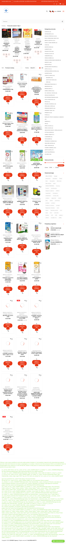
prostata (58, 205)
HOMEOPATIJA (48, 55)
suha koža (56, 212)
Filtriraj (60, 165)
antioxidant (55, 178)
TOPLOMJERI (48, 138)
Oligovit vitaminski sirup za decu (22, 84)
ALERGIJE (27, 38)
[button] (58, 541)
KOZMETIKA (17, 38)
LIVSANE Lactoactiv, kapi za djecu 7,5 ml (8, 354)
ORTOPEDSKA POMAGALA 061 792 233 (49, 1)
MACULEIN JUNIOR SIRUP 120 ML (37, 242)
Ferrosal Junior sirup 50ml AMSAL (8, 124)
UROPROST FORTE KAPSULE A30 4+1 (6, 45)
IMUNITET (27, 42)
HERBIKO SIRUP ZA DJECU (22, 202)
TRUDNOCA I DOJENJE (50, 141)
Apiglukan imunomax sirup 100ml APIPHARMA (8, 279)
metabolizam (48, 195)
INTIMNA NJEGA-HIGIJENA (50, 66)
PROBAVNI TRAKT (36, 314)
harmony (58, 185)
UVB (56, 215)
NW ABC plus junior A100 (8, 316)
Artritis (60, 178)
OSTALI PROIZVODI (49, 99)
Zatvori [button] (13, 467)
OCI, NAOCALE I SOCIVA (50, 92)
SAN (46, 123)
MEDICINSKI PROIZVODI (50, 84)
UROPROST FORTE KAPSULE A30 (38, 43)
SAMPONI (47, 121)
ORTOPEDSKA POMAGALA (50, 97)
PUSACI (46, 114)
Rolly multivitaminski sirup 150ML (22, 317)
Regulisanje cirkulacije (50, 207)
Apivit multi (22, 166)
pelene (51, 200)
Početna (4, 25)
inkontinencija (54, 188)
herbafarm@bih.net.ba (6, 1)
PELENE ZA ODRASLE (49, 103)
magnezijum (48, 193)
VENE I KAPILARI (48, 145)
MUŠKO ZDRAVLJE (49, 90)
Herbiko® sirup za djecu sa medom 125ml (22, 353)
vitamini (47, 217)
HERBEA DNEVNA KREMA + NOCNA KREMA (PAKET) (17, 50)
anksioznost (48, 178)
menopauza (55, 193)
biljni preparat (48, 183)
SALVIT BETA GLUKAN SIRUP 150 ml (36, 164)
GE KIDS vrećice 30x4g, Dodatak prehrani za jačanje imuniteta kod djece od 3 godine (22, 394)
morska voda (55, 195)
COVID (27, 40)
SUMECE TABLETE (49, 134)
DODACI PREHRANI (50, 185)
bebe (47, 181)
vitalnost (61, 215)
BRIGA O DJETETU (7, 86)
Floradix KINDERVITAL (56, 242)
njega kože (53, 198)
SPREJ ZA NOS (48, 127)
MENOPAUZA (47, 86)
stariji (47, 212)
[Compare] (6, 56)
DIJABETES (47, 49)
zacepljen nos (54, 217)
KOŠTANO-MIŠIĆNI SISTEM (50, 71)
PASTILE (46, 101)
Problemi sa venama (50, 205)
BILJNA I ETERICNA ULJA (50, 36)
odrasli (59, 198)
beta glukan (52, 181)
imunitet (47, 188)
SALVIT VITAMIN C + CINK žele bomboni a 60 (36, 129)
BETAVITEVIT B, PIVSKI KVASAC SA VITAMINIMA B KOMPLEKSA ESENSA (37, 90)
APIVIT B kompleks (8, 166)
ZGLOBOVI (47, 154)
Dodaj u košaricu (6, 54)
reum (58, 207)
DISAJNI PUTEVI (8, 200)
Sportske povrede (54, 210)
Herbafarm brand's (48, 53)
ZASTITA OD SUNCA (37, 391)
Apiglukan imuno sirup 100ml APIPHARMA (8, 239)
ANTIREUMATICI (48, 33)
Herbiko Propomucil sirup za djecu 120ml (36, 353)
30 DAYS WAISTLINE (56, 228)
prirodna (53, 203)
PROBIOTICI (47, 112)
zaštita (60, 217)
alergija (55, 176)
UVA (52, 215)
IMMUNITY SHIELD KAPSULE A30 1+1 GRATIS (27, 48)
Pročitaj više (22, 246)
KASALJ (57, 190)
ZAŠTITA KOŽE (17, 43)
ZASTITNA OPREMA (49, 152)
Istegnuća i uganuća (50, 190)
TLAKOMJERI (47, 136)
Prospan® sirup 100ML (37, 202)
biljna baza (59, 181)
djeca (54, 183)
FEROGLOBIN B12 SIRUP (57, 234)
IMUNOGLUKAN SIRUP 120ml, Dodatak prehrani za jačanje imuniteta (8, 391)
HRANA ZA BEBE (48, 57)
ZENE (17, 46)
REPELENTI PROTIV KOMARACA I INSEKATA (54, 117)
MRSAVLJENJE (48, 88)
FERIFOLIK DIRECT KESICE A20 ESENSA (22, 130)
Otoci (47, 200)
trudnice (47, 215)
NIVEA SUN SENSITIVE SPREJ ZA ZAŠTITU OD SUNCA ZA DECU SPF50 (36, 394)
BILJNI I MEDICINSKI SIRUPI (51, 38)
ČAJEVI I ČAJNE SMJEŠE (50, 42)
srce (61, 210)
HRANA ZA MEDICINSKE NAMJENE (52, 60)
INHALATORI (47, 64)
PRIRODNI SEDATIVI (49, 108)
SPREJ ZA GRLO (48, 125)
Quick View (4, 54)
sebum (47, 210)
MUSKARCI (6, 38)
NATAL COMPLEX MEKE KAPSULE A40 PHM (22, 239)
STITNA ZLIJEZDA (48, 132)
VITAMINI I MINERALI (22, 128)
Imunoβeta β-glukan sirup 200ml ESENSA (22, 278)
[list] (42, 68)
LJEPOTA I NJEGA (48, 75)
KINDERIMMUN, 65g (8, 89)
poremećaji (57, 200)
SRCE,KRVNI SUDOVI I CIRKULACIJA (52, 130)
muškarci (47, 198)
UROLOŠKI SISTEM (49, 143)
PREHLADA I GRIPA (49, 106)
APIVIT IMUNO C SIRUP (36, 278)
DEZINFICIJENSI (48, 47)
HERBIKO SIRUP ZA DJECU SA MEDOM (8, 202)
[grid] (40, 68)
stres (51, 212)
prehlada (47, 203)
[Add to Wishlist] (8, 30)
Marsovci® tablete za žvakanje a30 (8, 437)
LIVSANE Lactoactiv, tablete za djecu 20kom (36, 316)
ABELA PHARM (49, 176)
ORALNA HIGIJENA (49, 95)
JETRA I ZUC (47, 68)
